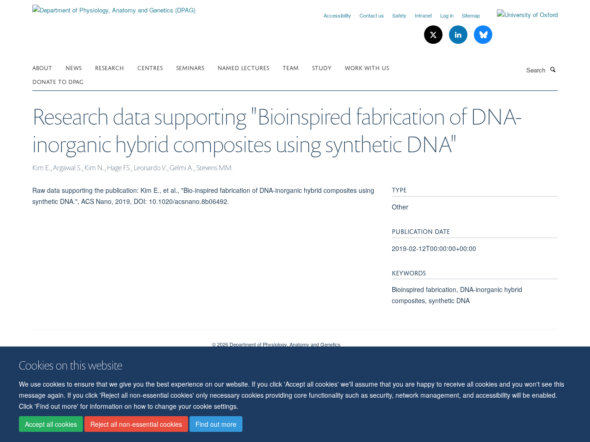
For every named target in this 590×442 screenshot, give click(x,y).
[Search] (553, 69)
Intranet (423, 15)
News (73, 67)
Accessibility (337, 15)
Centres (150, 67)
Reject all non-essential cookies (136, 424)
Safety (399, 15)
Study (321, 67)
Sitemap (471, 15)
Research (109, 67)
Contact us (372, 15)
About (42, 67)
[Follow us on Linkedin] (459, 34)
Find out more (215, 424)
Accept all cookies (51, 424)
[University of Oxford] (520, 14)
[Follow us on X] (434, 34)
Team (291, 67)
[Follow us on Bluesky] (483, 34)
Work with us (367, 67)
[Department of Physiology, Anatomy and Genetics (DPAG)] (113, 6)
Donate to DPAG (57, 81)
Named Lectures (243, 67)
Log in (447, 15)
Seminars (190, 67)
